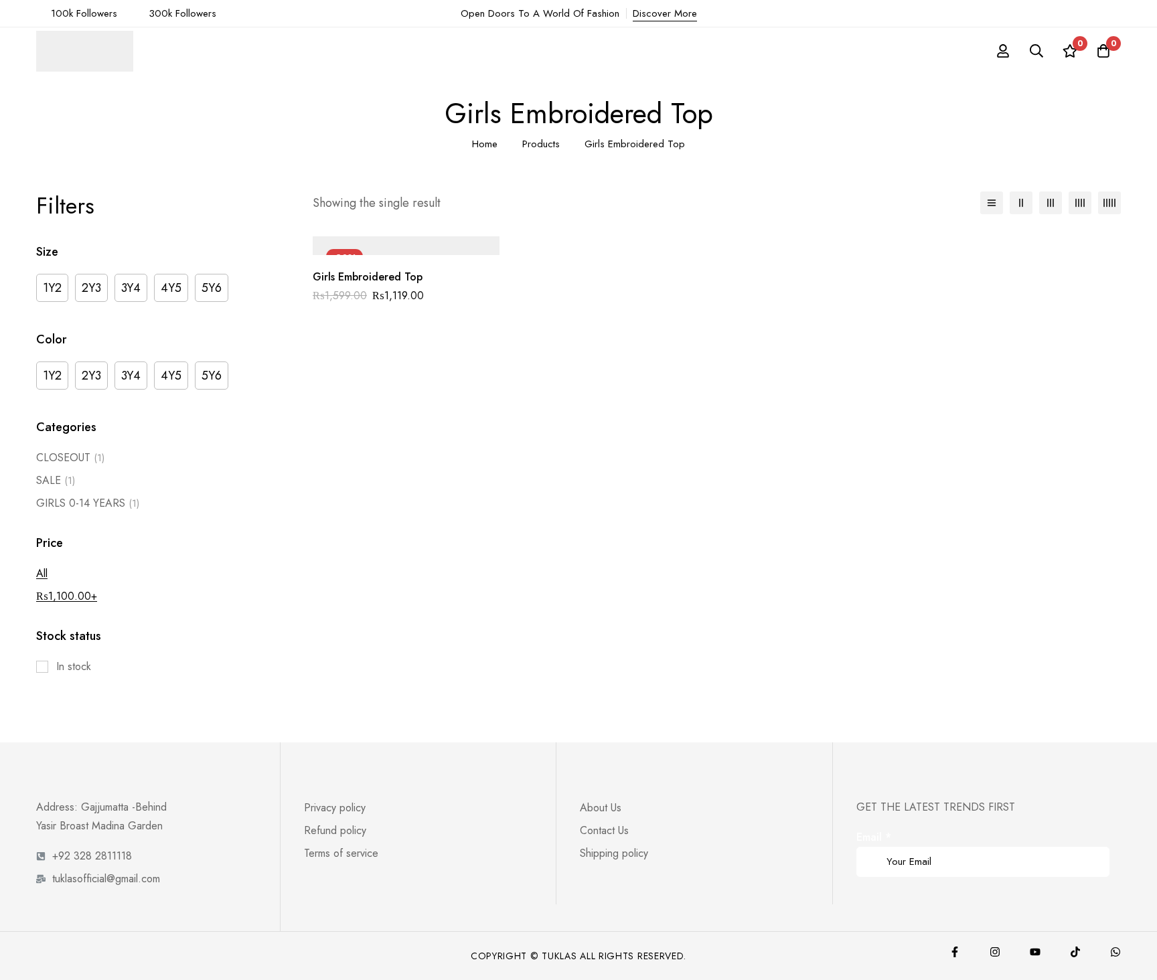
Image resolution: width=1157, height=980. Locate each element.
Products (541, 144)
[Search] (1036, 51)
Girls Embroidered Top (367, 276)
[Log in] (1003, 51)
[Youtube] (1035, 952)
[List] (991, 202)
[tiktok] (1075, 952)
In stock (73, 666)
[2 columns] (1021, 202)
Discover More (665, 13)
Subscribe (1094, 843)
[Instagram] (995, 952)
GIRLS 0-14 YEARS (87, 503)
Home (484, 144)
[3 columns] (1050, 202)
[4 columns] (1080, 202)
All (42, 573)
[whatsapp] (1115, 952)
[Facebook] (954, 952)
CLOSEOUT (70, 457)
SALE (55, 480)
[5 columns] (1109, 202)
